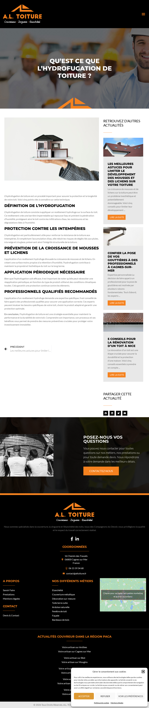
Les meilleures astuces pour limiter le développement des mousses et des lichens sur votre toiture (121, 174)
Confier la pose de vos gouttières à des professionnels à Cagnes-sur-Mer (123, 261)
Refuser (105, 696)
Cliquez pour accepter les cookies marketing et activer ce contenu (123, 595)
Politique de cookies (101, 703)
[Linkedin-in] (77, 539)
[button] (143, 671)
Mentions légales (117, 703)
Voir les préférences (130, 696)
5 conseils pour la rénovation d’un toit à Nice (122, 342)
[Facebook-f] (72, 539)
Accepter (83, 696)
